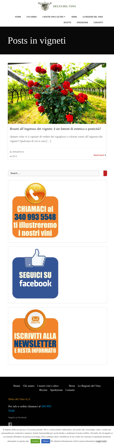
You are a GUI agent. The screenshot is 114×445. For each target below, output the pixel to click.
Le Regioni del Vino (93, 16)
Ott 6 (14, 156)
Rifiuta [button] (45, 441)
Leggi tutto (101, 441)
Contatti (98, 22)
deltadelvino (18, 151)
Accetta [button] (35, 441)
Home (18, 16)
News (74, 16)
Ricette (67, 22)
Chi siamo (32, 16)
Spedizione (82, 22)
